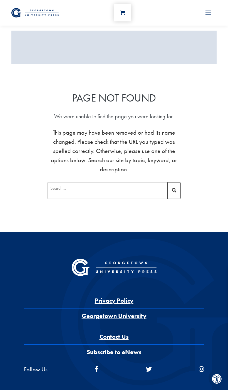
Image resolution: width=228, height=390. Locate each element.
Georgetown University (114, 316)
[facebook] (96, 369)
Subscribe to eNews (114, 352)
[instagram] (201, 369)
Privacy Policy (114, 301)
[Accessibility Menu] (217, 379)
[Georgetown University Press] (35, 12)
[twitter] (149, 369)
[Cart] (122, 12)
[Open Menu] (208, 13)
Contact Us (114, 337)
